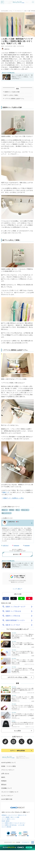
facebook (27, 545)
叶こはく (32, 672)
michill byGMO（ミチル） (7, 10)
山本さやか (6, 49)
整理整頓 (12, 510)
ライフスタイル (18, 10)
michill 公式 (29, 692)
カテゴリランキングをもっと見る (17, 677)
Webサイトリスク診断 (14, 817)
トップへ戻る (17, 589)
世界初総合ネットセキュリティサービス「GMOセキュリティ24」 (14, 815)
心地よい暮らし (25, 510)
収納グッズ (6, 492)
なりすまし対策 (21, 825)
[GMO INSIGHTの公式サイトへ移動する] (17, 806)
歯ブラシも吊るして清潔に (11, 95)
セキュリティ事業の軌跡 (6, 826)
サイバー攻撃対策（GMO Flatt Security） (9, 825)
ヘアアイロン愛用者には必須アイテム (14, 98)
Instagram (16, 545)
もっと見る (17, 730)
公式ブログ (5, 545)
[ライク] (33, 1)
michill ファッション (29, 726)
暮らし (18, 510)
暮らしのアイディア (7, 513)
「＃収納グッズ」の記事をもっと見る (12, 498)
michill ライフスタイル (29, 664)
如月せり (32, 709)
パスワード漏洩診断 (5, 817)
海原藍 (32, 638)
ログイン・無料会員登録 (17, 750)
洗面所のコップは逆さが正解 (11, 91)
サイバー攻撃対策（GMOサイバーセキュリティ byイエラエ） (13, 823)
